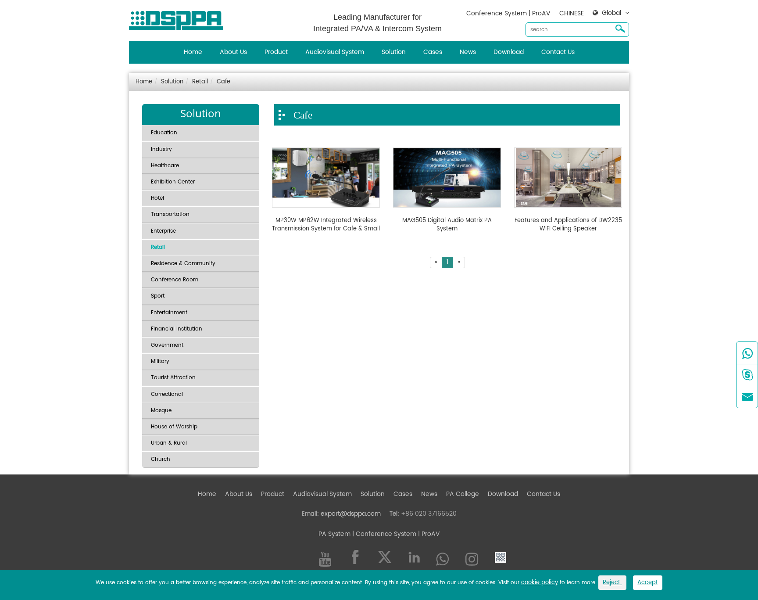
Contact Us (558, 52)
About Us (233, 52)
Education (164, 133)
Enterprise (163, 231)
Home (193, 52)
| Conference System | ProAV (395, 534)
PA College (462, 494)
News (468, 52)
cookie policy (539, 582)
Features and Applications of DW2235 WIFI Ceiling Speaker (568, 225)
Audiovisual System (334, 52)
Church (160, 459)
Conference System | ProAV (508, 13)
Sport (157, 296)
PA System (334, 534)
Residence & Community (183, 263)
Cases (432, 52)
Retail (200, 81)
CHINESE (571, 13)
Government (167, 345)
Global (611, 13)
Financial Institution (176, 329)
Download (508, 52)
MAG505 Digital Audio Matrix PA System (447, 225)
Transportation (170, 214)
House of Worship (174, 427)
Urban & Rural (169, 443)
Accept (647, 582)
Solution (394, 52)
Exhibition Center (173, 182)
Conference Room (174, 280)
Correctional (167, 394)
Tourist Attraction (173, 378)
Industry (161, 149)
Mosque (161, 410)
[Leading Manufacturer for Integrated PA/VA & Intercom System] (179, 18)
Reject (612, 582)
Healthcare (165, 166)
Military (160, 361)
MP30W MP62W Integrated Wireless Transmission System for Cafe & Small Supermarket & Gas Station (326, 225)
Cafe (223, 81)
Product (276, 52)
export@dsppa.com (351, 514)
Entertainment (169, 313)
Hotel (157, 198)
